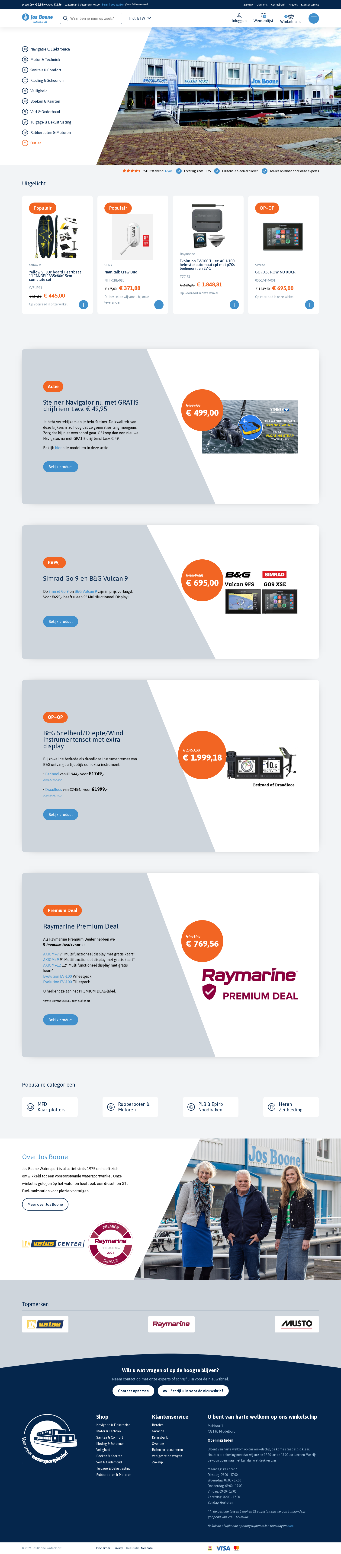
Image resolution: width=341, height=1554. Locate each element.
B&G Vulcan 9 (86, 591)
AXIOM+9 (51, 960)
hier (58, 448)
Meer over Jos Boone (45, 1204)
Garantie (158, 1431)
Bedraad (52, 774)
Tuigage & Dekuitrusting (50, 122)
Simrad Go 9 (59, 591)
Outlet (35, 143)
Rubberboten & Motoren (50, 132)
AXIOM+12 (52, 965)
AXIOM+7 (51, 954)
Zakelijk (248, 4)
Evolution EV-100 (57, 976)
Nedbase (147, 1548)
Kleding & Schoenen (47, 80)
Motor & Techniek (45, 59)
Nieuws (293, 4)
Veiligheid (39, 91)
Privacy (118, 1548)
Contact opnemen (133, 1391)
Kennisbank (278, 4)
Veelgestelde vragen (167, 1456)
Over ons (262, 4)
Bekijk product (61, 467)
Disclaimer (103, 1548)
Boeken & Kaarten (45, 101)
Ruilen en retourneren (167, 1450)
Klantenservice (310, 4)
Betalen (158, 1425)
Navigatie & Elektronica (50, 49)
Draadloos (54, 789)
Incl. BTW (137, 18)
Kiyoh (169, 171)
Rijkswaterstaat (139, 4)
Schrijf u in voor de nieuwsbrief (196, 1391)
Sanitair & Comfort (45, 70)
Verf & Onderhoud (45, 112)
